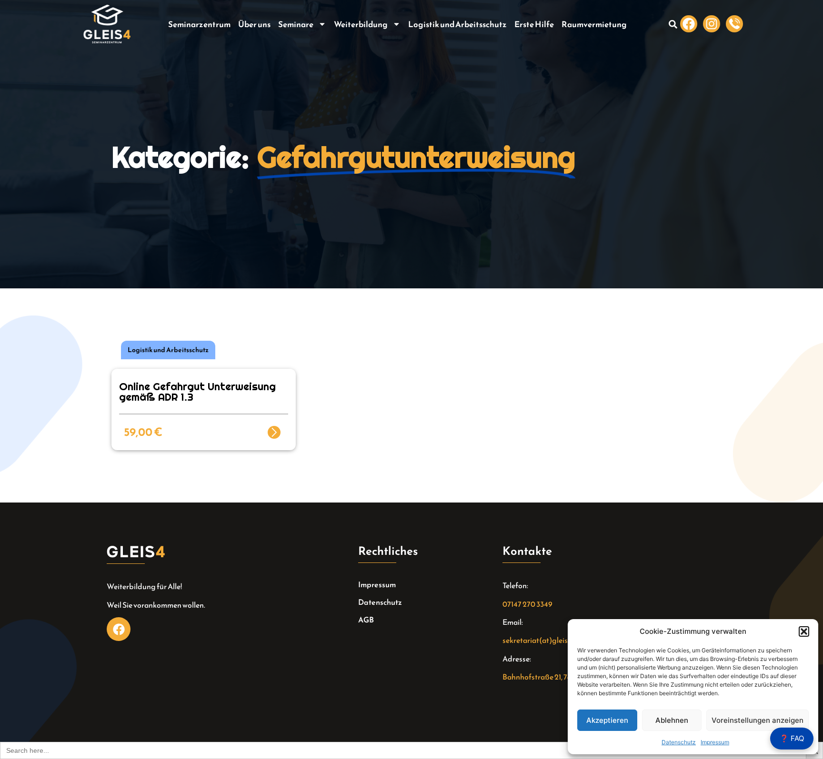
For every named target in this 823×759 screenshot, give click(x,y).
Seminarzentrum (199, 24)
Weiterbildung (361, 24)
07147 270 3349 (527, 604)
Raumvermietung (594, 24)
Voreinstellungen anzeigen (757, 720)
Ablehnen (671, 720)
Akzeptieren (607, 720)
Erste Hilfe (534, 24)
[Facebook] (688, 23)
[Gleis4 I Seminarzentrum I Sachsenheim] (734, 23)
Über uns (254, 24)
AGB (366, 619)
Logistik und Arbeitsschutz (457, 24)
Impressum (715, 742)
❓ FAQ (792, 738)
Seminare (295, 24)
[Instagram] (711, 23)
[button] (804, 631)
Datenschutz (679, 742)
